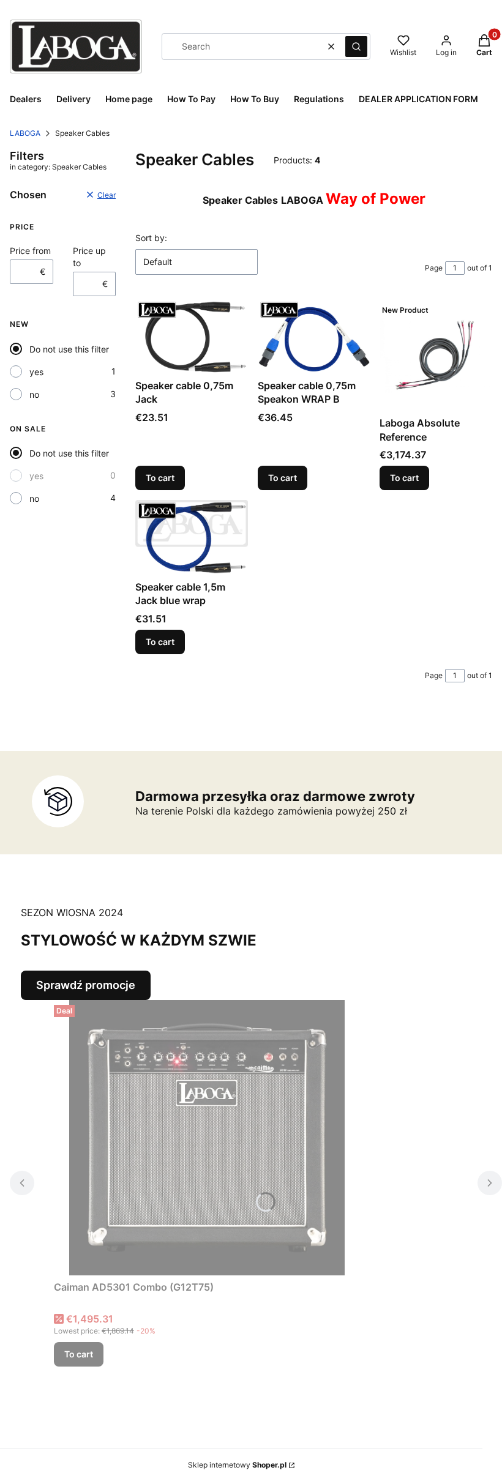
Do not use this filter (69, 349)
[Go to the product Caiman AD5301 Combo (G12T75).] (207, 1137)
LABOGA (25, 133)
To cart (160, 477)
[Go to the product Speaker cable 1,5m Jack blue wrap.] (191, 537)
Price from (30, 250)
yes (36, 372)
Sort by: (151, 238)
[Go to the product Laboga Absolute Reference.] (436, 355)
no (34, 394)
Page (434, 267)
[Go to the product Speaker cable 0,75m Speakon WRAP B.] (314, 336)
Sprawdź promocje (85, 985)
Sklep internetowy (237, 1464)
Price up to (89, 256)
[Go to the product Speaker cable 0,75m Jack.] (191, 336)
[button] (356, 46)
